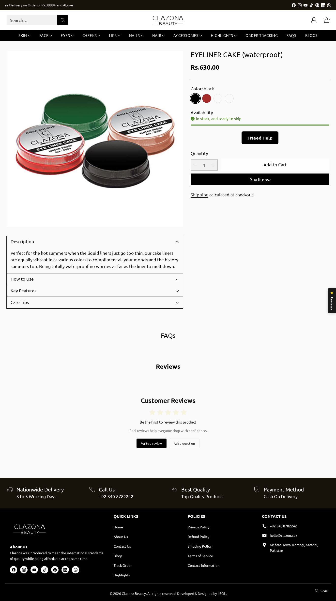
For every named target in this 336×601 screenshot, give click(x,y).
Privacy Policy (198, 527)
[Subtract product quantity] (195, 165)
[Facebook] (294, 5)
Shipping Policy (200, 546)
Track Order (123, 565)
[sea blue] (218, 98)
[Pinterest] (317, 5)
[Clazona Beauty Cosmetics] (168, 20)
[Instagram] (300, 5)
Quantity (199, 153)
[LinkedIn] (323, 5)
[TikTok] (311, 5)
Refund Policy (198, 536)
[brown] (206, 98)
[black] (195, 98)
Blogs (118, 556)
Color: (202, 88)
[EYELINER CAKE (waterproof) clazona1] (95, 139)
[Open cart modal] (326, 20)
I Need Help (260, 138)
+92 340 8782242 (283, 526)
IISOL (222, 593)
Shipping (199, 194)
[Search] (62, 20)
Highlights (122, 575)
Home (118, 527)
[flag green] (229, 98)
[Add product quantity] (213, 165)
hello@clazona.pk (283, 535)
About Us (121, 536)
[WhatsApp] (329, 5)
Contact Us (122, 546)
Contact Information (203, 565)
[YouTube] (305, 5)
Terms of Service (200, 556)
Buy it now (260, 179)
